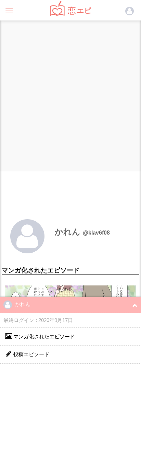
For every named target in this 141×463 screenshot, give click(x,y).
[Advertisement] (70, 94)
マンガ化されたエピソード (43, 336)
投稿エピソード (30, 354)
